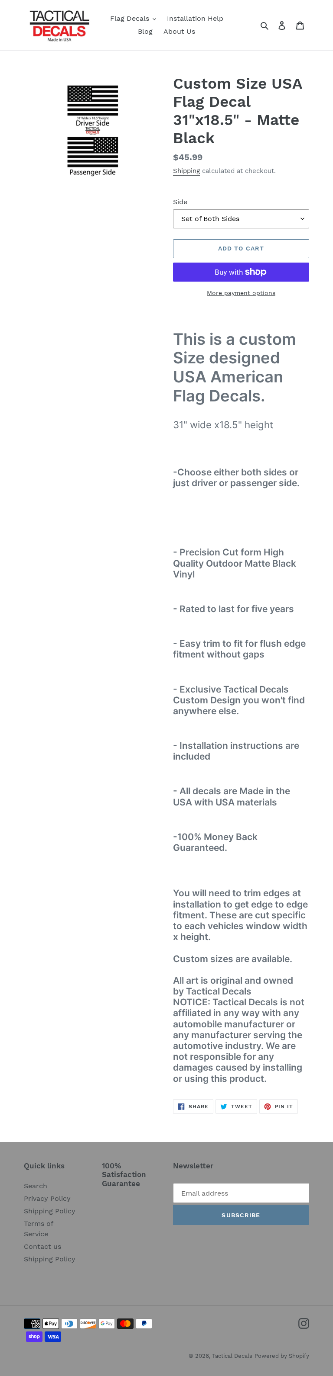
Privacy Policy (47, 1198)
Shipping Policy (49, 1211)
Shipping (186, 171)
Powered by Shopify (282, 1356)
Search (35, 1186)
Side (180, 202)
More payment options (241, 292)
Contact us (42, 1246)
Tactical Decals (232, 1356)
